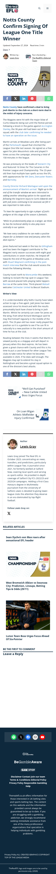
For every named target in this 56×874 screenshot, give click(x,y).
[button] (39, 8)
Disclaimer (16, 776)
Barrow (6, 284)
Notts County (10, 107)
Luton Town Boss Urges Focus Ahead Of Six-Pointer (27, 637)
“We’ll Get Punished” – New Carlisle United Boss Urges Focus (34, 392)
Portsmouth (15, 145)
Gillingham (47, 246)
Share (5, 49)
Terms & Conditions (20, 779)
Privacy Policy (16, 783)
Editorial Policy (38, 779)
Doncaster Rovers (43, 176)
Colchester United (21, 287)
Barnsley (11, 179)
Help (28, 786)
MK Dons (29, 176)
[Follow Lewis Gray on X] (8, 514)
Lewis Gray (28, 446)
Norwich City (44, 164)
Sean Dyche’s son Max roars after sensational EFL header (25, 539)
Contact (26, 776)
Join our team (38, 776)
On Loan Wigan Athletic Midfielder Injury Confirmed (23, 415)
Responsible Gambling (35, 783)
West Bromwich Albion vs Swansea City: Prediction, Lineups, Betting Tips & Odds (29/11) (26, 586)
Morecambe (31, 274)
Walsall (45, 284)
